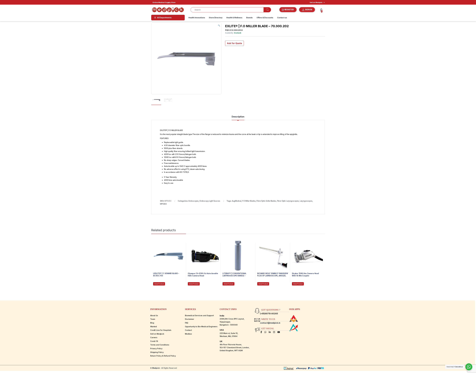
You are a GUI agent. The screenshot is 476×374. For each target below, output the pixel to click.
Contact (188, 330)
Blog (152, 323)
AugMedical (236, 201)
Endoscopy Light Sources (210, 201)
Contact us (282, 18)
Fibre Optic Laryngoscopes (288, 201)
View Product (159, 284)
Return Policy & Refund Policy (163, 356)
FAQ (186, 323)
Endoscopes (194, 201)
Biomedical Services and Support (199, 315)
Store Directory (215, 18)
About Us (154, 315)
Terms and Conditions (159, 345)
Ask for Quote (234, 43)
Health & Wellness (234, 18)
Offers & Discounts (265, 18)
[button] (219, 25)
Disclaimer (189, 319)
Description (238, 117)
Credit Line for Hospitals (160, 330)
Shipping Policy (157, 352)
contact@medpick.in (270, 323)
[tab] (238, 118)
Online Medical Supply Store (163, 2)
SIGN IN (308, 9)
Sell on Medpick (316, 2)
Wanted (153, 326)
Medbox (188, 334)
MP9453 (163, 204)
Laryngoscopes (306, 201)
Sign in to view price (234, 30)
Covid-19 (154, 341)
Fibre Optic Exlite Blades (266, 201)
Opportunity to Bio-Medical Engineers (201, 326)
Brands (249, 18)
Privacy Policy (156, 348)
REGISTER (289, 9)
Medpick (156, 368)
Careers (153, 337)
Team (152, 319)
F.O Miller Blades (249, 201)
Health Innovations (196, 18)
